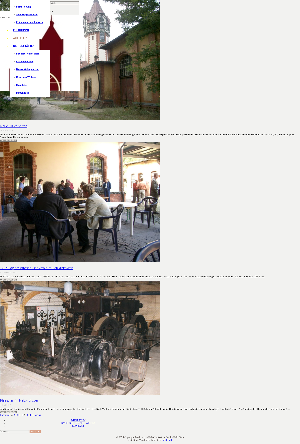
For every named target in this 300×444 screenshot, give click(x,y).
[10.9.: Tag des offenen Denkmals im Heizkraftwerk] (80, 261)
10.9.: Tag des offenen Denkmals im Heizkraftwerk (36, 268)
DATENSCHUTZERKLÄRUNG (78, 423)
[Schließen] (51, 11)
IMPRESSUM (78, 420)
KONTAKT (78, 426)
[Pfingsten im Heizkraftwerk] (80, 394)
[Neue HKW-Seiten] (80, 119)
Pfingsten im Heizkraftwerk (20, 400)
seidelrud (167, 440)
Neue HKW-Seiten (13, 126)
